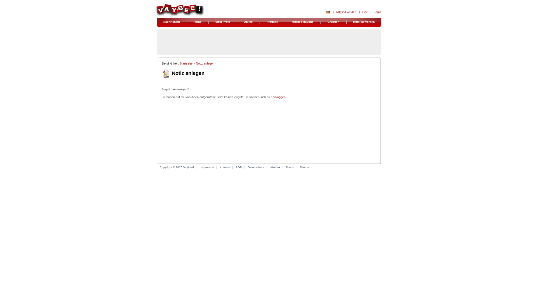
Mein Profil (222, 21)
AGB (239, 167)
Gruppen (333, 21)
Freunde (272, 21)
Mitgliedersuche (303, 21)
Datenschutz (256, 167)
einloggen (279, 97)
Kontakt (225, 167)
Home (197, 21)
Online (248, 21)
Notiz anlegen (205, 63)
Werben (275, 167)
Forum (290, 167)
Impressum (207, 167)
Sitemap (305, 167)
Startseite (186, 63)
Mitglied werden (346, 11)
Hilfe (365, 11)
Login (377, 11)
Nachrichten (171, 21)
